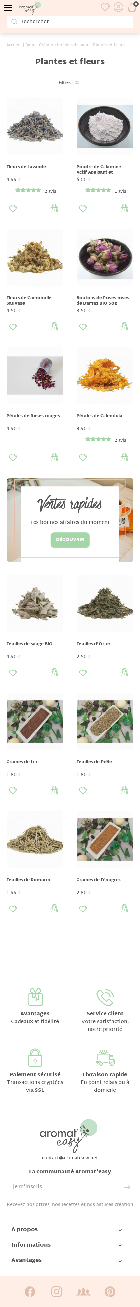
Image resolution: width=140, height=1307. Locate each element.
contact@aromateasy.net (70, 1158)
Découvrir (70, 540)
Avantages (35, 1014)
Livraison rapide (105, 1075)
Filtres (65, 83)
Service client (105, 1014)
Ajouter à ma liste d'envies (13, 208)
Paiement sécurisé (35, 1075)
